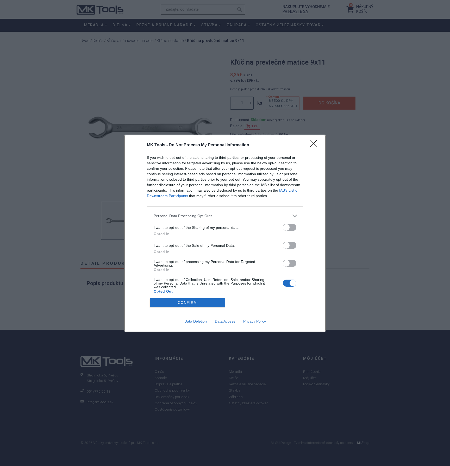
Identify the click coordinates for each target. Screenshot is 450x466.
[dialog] (225, 233)
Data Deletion (195, 321)
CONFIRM (187, 303)
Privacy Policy (254, 321)
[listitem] (225, 216)
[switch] (289, 227)
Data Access (225, 321)
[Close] (315, 145)
